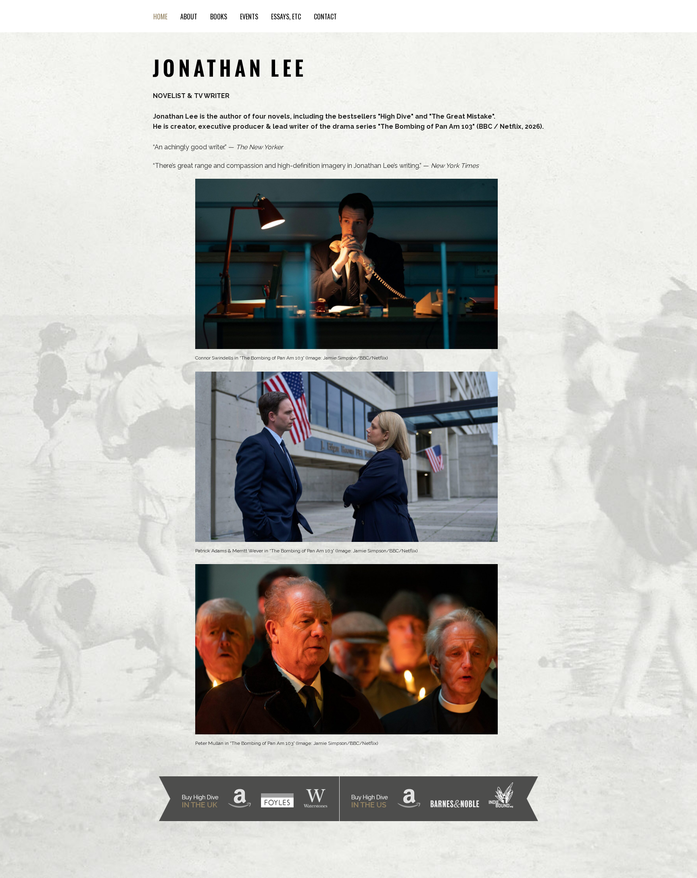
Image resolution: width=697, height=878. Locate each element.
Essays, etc (286, 16)
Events (249, 16)
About (188, 16)
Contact (325, 16)
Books (218, 16)
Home (160, 16)
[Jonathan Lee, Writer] (228, 65)
